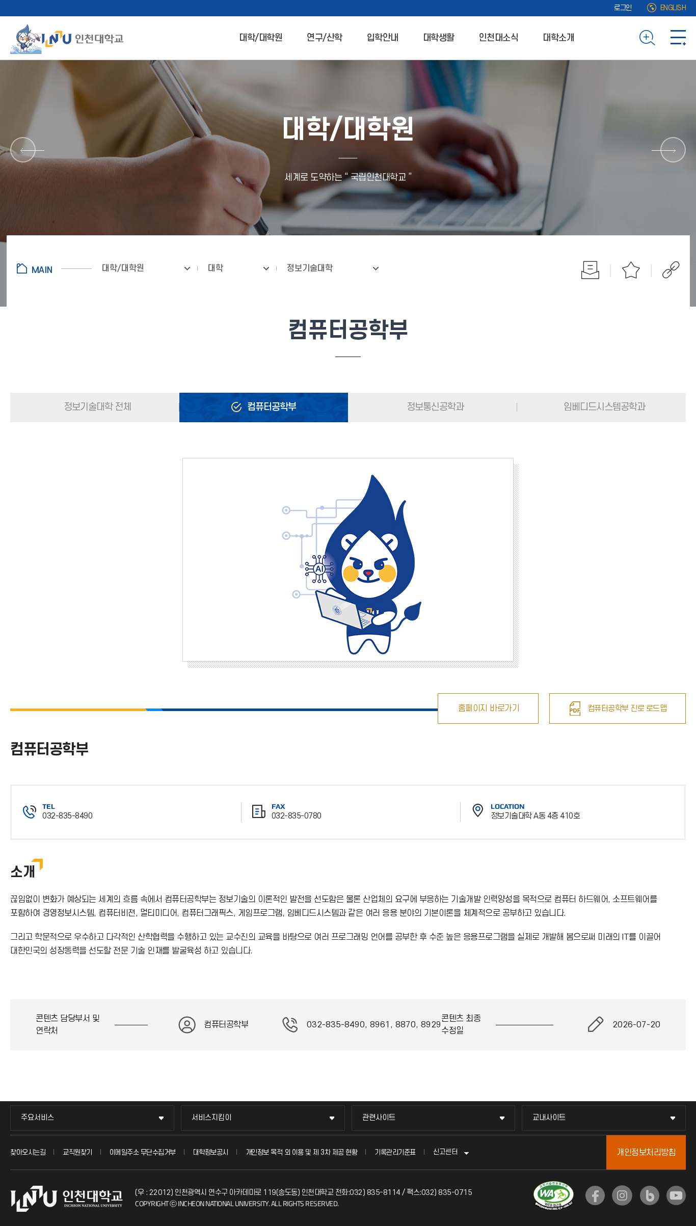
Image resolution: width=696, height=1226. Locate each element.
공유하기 (666, 270)
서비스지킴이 (211, 1117)
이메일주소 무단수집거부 (143, 1152)
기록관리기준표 (395, 1152)
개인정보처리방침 (646, 1152)
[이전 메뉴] (23, 149)
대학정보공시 (210, 1152)
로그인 (623, 8)
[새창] (595, 1195)
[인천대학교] (68, 37)
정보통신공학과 (434, 407)
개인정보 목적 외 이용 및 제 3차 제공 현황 (302, 1152)
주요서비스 (37, 1117)
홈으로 (54, 268)
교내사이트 (549, 1117)
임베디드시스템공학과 (603, 407)
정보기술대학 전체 (96, 407)
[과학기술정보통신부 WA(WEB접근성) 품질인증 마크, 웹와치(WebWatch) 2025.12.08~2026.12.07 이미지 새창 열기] (553, 1187)
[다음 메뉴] (673, 149)
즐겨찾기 (631, 270)
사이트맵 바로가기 (678, 37)
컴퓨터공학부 (270, 407)
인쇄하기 (590, 270)
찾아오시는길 (27, 1152)
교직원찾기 (77, 1152)
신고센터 (445, 1152)
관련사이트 (378, 1117)
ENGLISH (673, 8)
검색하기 (647, 37)
